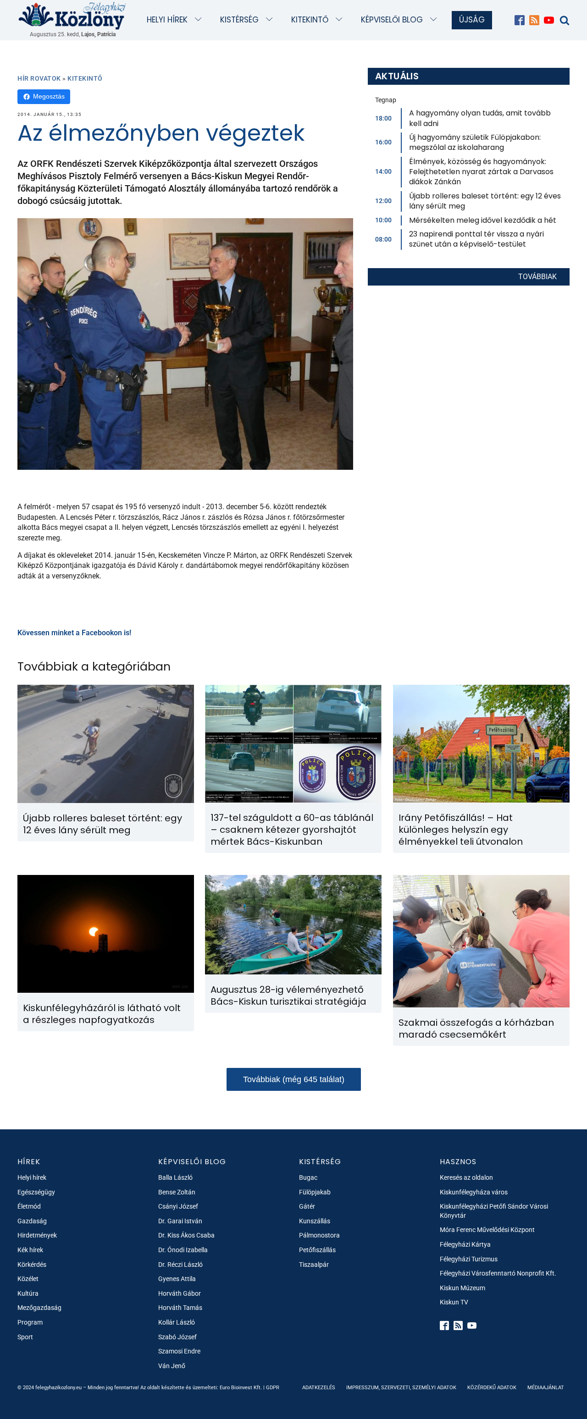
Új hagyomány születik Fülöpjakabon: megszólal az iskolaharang (475, 142)
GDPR (272, 1388)
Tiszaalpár (314, 1264)
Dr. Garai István (180, 1221)
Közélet (28, 1278)
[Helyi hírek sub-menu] (200, 19)
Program (30, 1322)
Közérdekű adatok (491, 1388)
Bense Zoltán (176, 1192)
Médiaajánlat (545, 1388)
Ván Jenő (171, 1366)
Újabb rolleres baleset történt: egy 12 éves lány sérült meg (485, 201)
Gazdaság (32, 1221)
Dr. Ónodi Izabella (183, 1250)
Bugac (308, 1177)
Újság (472, 19)
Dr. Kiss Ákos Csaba (186, 1235)
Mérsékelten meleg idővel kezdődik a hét (482, 220)
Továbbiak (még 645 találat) (293, 1079)
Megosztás (49, 96)
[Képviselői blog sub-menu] (435, 19)
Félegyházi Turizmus (469, 1259)
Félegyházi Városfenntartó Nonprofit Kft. (498, 1273)
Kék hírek (30, 1250)
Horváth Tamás (180, 1307)
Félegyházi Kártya (465, 1244)
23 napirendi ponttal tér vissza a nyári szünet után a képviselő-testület (476, 239)
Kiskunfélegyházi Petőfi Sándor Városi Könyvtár (494, 1211)
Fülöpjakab (315, 1192)
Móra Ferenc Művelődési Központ (487, 1229)
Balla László (175, 1177)
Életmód (29, 1206)
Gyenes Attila (177, 1278)
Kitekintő (309, 19)
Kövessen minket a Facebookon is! (74, 632)
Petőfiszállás (317, 1250)
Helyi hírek (167, 19)
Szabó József (177, 1337)
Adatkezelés (318, 1388)
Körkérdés (31, 1264)
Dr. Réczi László (180, 1264)
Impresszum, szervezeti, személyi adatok (401, 1388)
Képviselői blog (392, 19)
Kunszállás (314, 1221)
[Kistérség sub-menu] (271, 19)
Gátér (307, 1206)
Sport (25, 1337)
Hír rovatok (39, 78)
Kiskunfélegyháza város (474, 1192)
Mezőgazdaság (39, 1307)
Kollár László (176, 1322)
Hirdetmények (37, 1235)
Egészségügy (36, 1192)
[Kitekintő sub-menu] (341, 19)
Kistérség (239, 19)
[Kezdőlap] (72, 15)
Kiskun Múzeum (462, 1288)
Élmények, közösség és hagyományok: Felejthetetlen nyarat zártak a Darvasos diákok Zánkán (481, 171)
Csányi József (178, 1206)
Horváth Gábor (179, 1293)
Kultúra (28, 1293)
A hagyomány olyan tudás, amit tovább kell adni (480, 118)
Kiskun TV (454, 1302)
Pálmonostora (319, 1235)
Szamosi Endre (179, 1351)
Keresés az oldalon (466, 1177)
